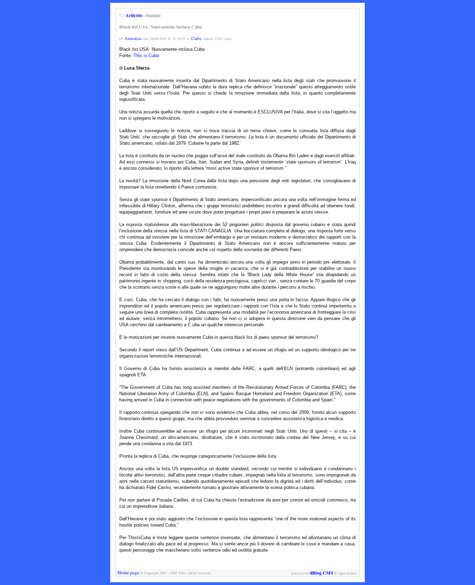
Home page (128, 572)
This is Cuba (146, 55)
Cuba (196, 38)
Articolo (134, 15)
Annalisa (133, 38)
